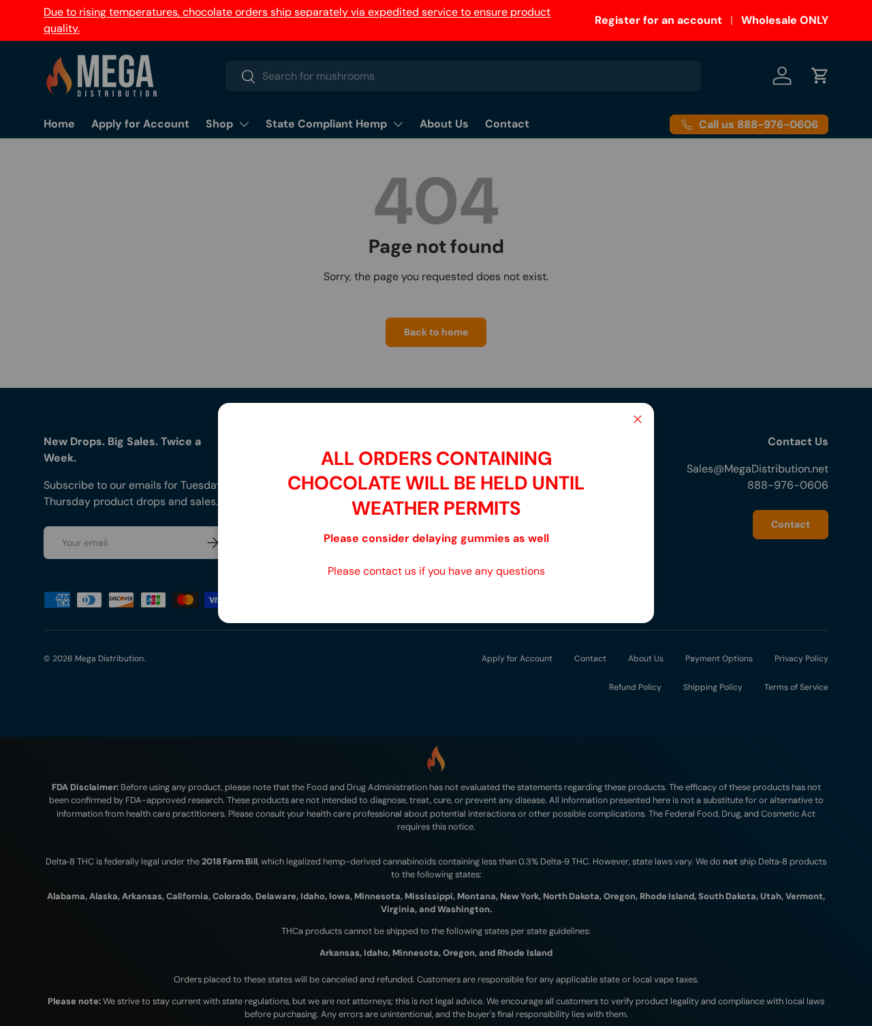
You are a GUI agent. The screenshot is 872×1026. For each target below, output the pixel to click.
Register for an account (658, 20)
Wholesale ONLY (784, 20)
